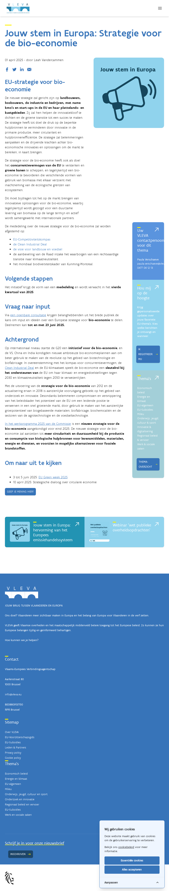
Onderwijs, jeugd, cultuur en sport (26, 794)
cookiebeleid (126, 847)
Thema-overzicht (145, 464)
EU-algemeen (145, 405)
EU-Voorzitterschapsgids (19, 737)
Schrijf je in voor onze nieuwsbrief (34, 843)
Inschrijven (18, 854)
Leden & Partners (15, 747)
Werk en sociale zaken (18, 815)
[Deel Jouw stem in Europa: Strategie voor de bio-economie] (8, 69)
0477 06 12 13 (145, 268)
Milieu (140, 414)
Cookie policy (13, 758)
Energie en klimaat (16, 779)
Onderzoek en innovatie (19, 799)
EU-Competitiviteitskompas (31, 239)
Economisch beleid (16, 773)
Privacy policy (13, 752)
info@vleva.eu (13, 694)
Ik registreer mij (145, 354)
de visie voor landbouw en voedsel (37, 249)
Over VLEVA (12, 732)
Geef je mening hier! (20, 491)
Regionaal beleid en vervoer (22, 804)
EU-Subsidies (145, 409)
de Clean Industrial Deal (30, 244)
